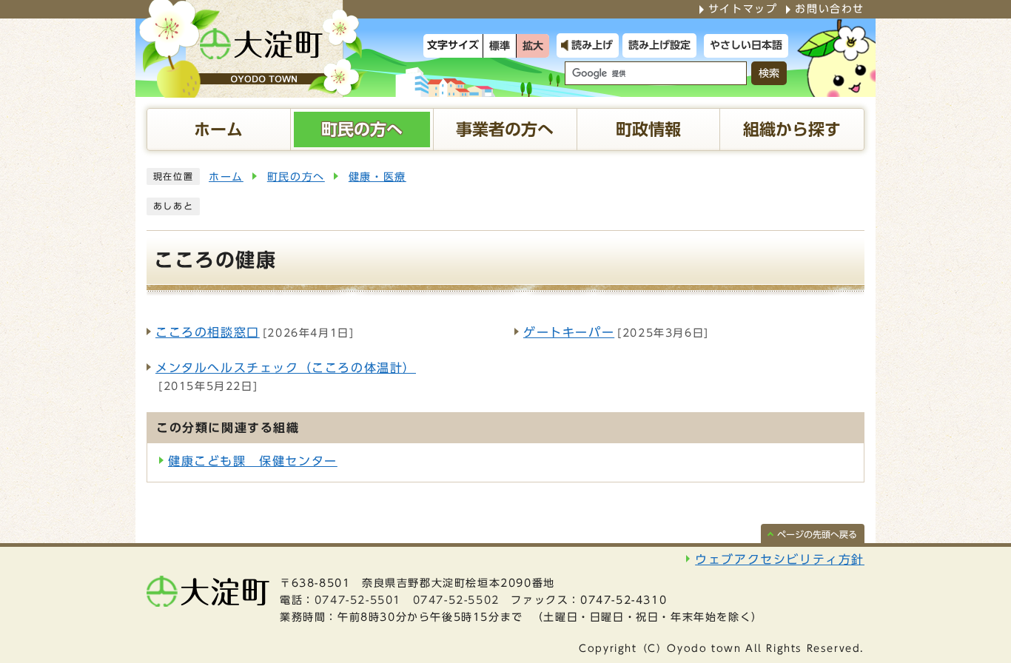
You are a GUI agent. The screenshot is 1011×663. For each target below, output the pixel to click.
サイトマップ (743, 9)
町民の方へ (296, 177)
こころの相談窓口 (207, 332)
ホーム (226, 177)
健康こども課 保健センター (252, 461)
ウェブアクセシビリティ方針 (779, 559)
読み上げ (592, 45)
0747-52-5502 (456, 600)
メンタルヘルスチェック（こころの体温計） (285, 368)
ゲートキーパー (568, 332)
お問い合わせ (829, 9)
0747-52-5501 (358, 600)
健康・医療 (377, 177)
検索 (769, 73)
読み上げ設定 (659, 45)
